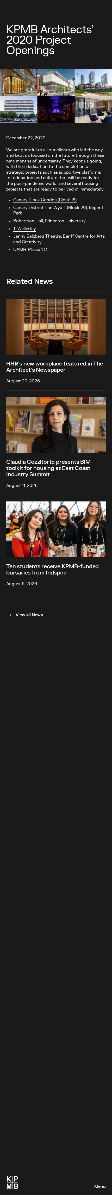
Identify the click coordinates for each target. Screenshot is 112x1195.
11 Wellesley (24, 229)
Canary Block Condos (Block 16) (45, 200)
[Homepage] (12, 1182)
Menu (100, 1187)
